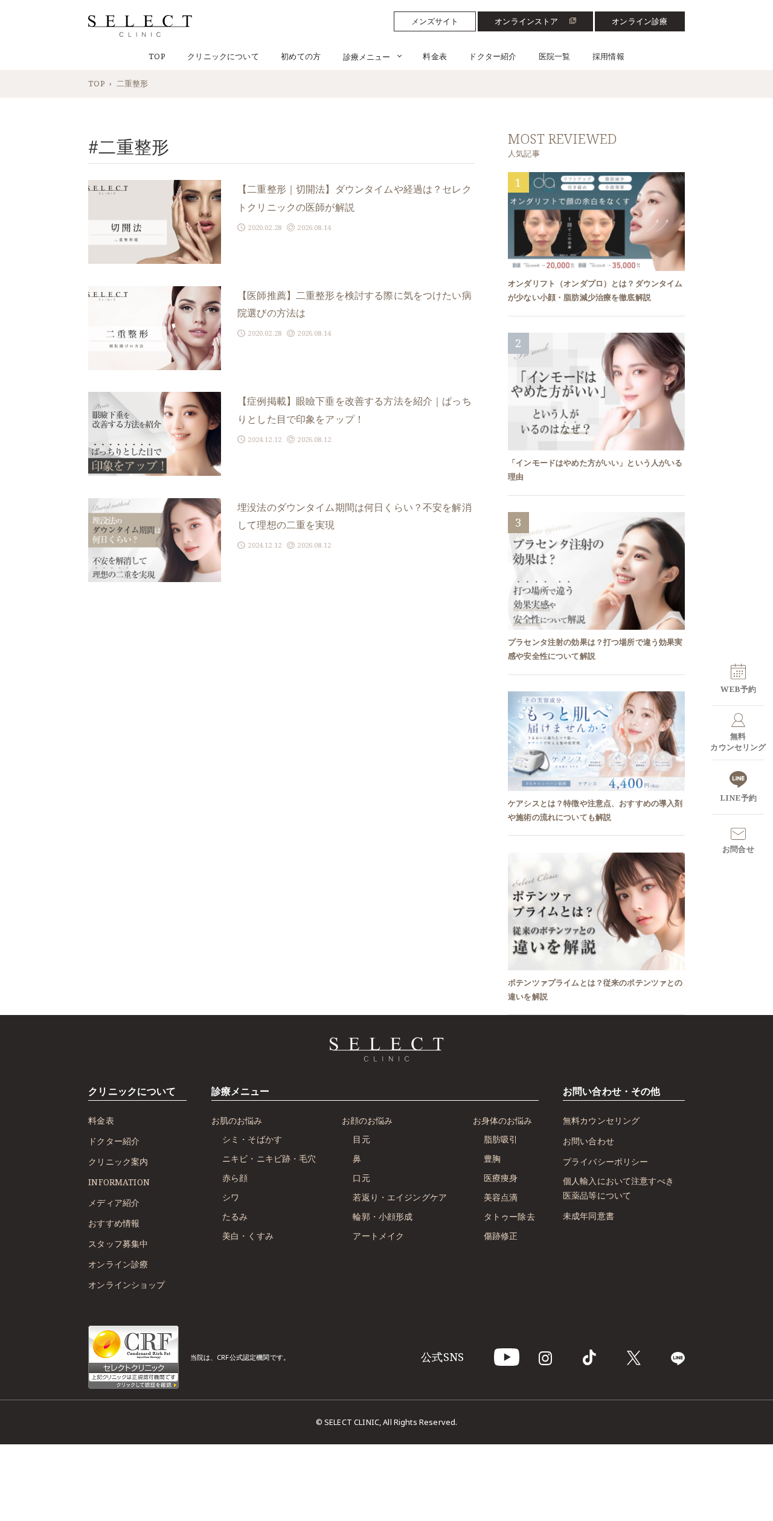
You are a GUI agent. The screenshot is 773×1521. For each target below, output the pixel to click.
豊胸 (492, 1158)
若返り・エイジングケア (400, 1197)
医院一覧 (555, 56)
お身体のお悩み (502, 1120)
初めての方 (301, 56)
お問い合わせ (588, 1141)
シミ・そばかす (252, 1139)
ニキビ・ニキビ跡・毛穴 (269, 1158)
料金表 (434, 56)
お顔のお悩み (367, 1120)
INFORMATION (119, 1182)
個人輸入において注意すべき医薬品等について (618, 1188)
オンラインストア (526, 21)
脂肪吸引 (501, 1139)
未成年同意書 (588, 1216)
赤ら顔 (235, 1177)
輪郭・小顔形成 (382, 1216)
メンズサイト (435, 21)
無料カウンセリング (601, 1120)
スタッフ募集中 (118, 1243)
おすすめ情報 (114, 1223)
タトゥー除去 (509, 1216)
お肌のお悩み (236, 1120)
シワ (230, 1197)
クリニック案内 (118, 1161)
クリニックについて (222, 56)
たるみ (235, 1216)
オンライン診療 (639, 21)
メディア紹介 (114, 1202)
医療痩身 (501, 1177)
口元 (361, 1177)
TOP (157, 56)
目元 (361, 1139)
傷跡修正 (501, 1235)
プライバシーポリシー (606, 1161)
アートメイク (378, 1235)
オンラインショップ (126, 1284)
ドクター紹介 (492, 56)
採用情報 (608, 56)
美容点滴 (501, 1197)
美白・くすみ (248, 1235)
